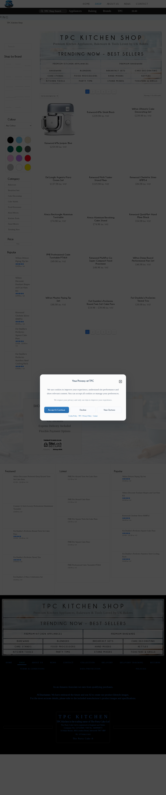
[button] (120, 381)
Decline (83, 410)
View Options (109, 410)
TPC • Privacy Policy (85, 416)
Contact (95, 416)
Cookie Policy (72, 416)
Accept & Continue (56, 410)
